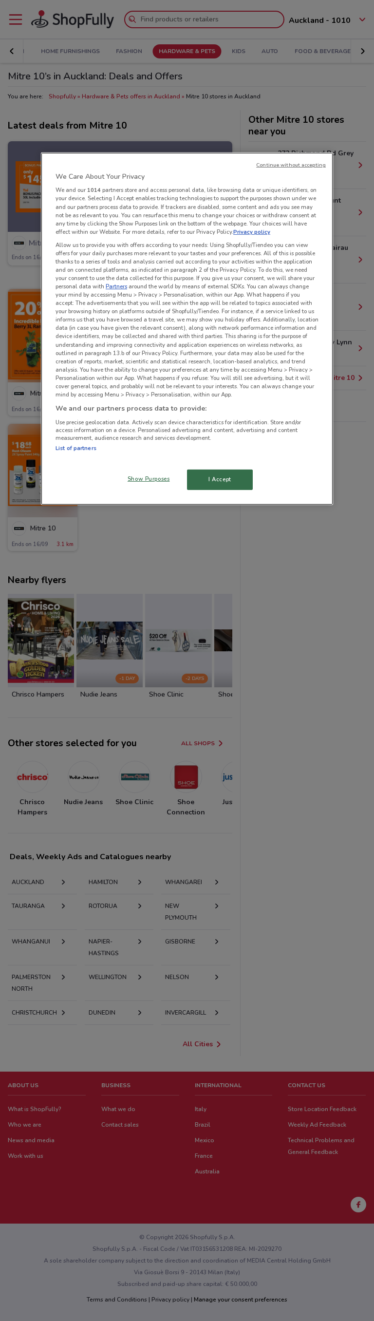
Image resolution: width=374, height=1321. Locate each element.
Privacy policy (251, 232)
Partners (116, 286)
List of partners (76, 448)
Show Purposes (148, 479)
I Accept (219, 479)
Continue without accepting (291, 165)
